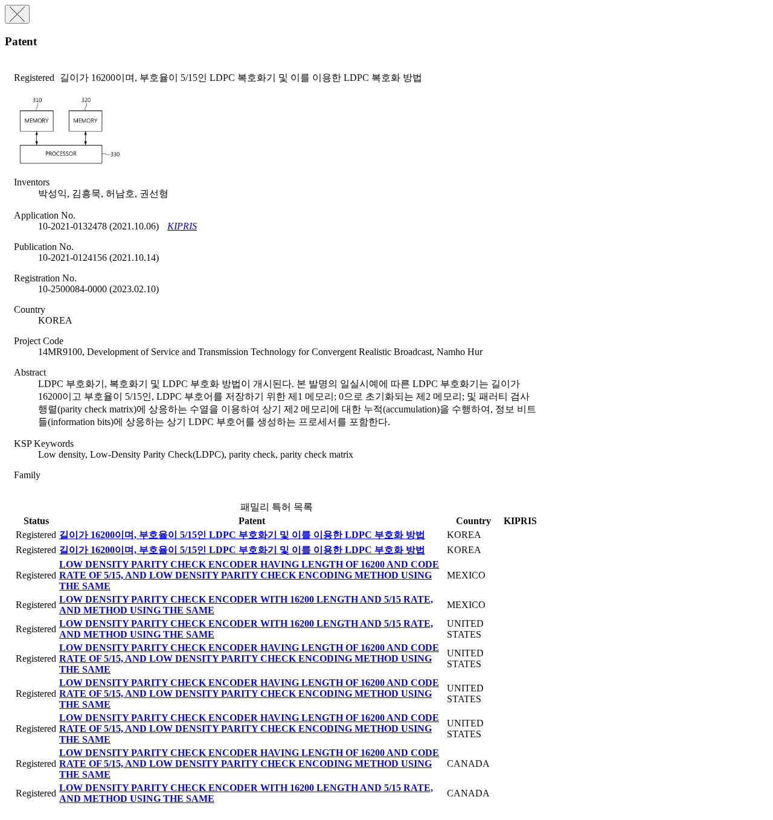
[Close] (17, 14)
